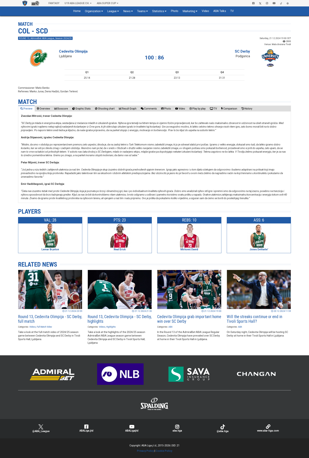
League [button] (112, 11)
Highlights (111, 327)
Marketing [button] (189, 11)
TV (232, 11)
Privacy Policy (145, 450)
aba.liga (177, 430)
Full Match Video (44, 327)
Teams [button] (141, 11)
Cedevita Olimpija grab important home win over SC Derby (189, 319)
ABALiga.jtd (86, 430)
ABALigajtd (131, 430)
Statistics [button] (158, 11)
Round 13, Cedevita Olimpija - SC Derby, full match (50, 319)
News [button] (127, 11)
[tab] (26, 108)
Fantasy (53, 3)
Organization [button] (93, 11)
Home (77, 11)
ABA (170, 327)
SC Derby (242, 51)
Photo (174, 11)
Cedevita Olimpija (73, 51)
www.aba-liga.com (268, 430)
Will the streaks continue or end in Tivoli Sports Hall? (254, 319)
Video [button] (205, 11)
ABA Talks (219, 11)
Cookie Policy (164, 450)
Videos (32, 327)
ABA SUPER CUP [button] (106, 3)
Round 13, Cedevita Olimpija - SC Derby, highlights (120, 319)
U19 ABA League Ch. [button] (77, 3)
